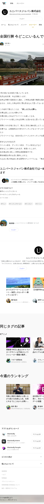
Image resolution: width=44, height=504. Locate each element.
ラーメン (39, 204)
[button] (23, 428)
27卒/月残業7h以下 (6, 188)
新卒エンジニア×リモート (8, 191)
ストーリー (33, 25)
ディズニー (29, 204)
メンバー (24, 25)
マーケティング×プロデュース (10, 194)
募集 (40, 25)
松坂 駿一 (8, 43)
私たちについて (13, 25)
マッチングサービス (16, 204)
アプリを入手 (37, 434)
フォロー (22, 19)
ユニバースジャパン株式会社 (25, 11)
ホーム (3, 25)
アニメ (4, 204)
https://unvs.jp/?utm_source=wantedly (20, 14)
